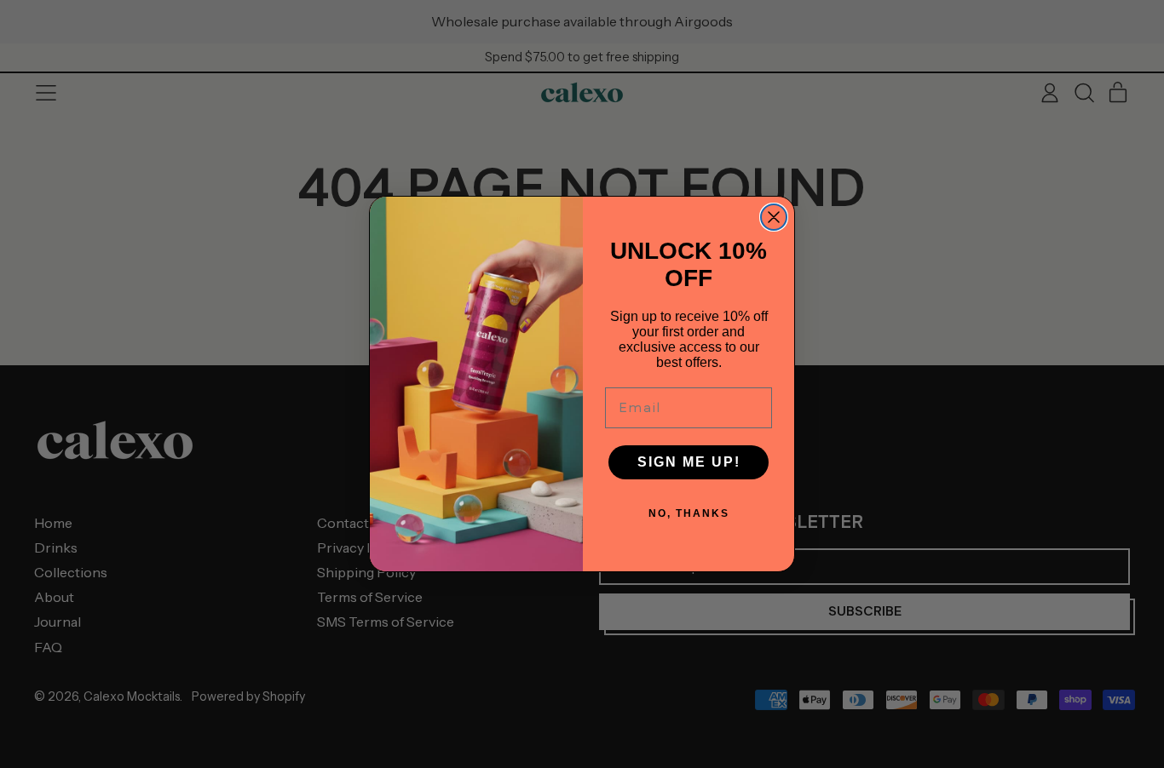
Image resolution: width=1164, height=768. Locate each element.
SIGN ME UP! (688, 462)
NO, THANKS (688, 513)
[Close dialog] (774, 217)
